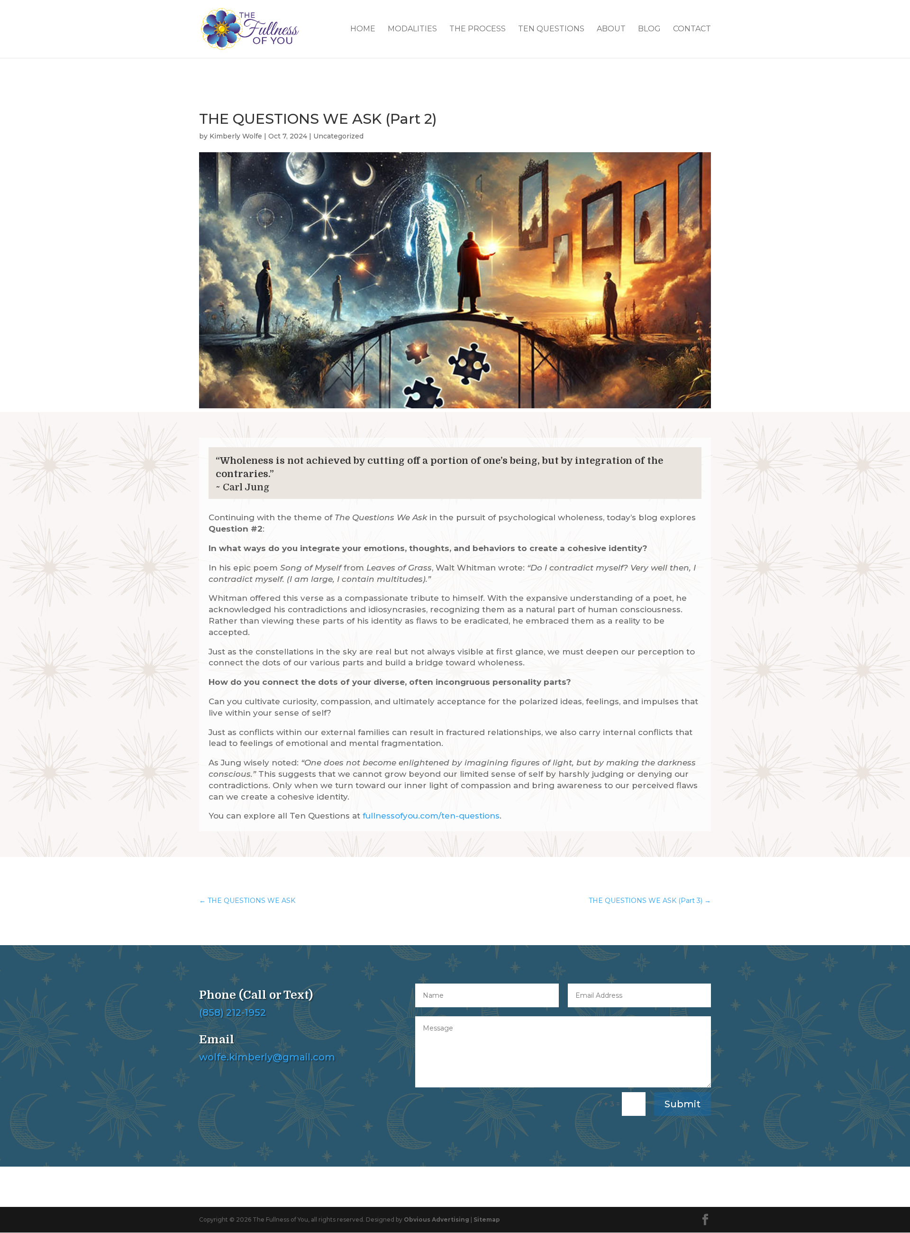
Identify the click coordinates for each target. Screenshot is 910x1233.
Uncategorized (338, 136)
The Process (477, 29)
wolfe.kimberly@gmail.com (267, 1057)
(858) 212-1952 (232, 1012)
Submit (682, 1104)
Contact (692, 29)
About (611, 29)
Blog (649, 29)
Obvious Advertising (436, 1219)
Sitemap (486, 1219)
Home (362, 29)
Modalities (412, 29)
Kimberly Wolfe (235, 136)
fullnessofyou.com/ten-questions (431, 815)
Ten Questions (551, 29)
